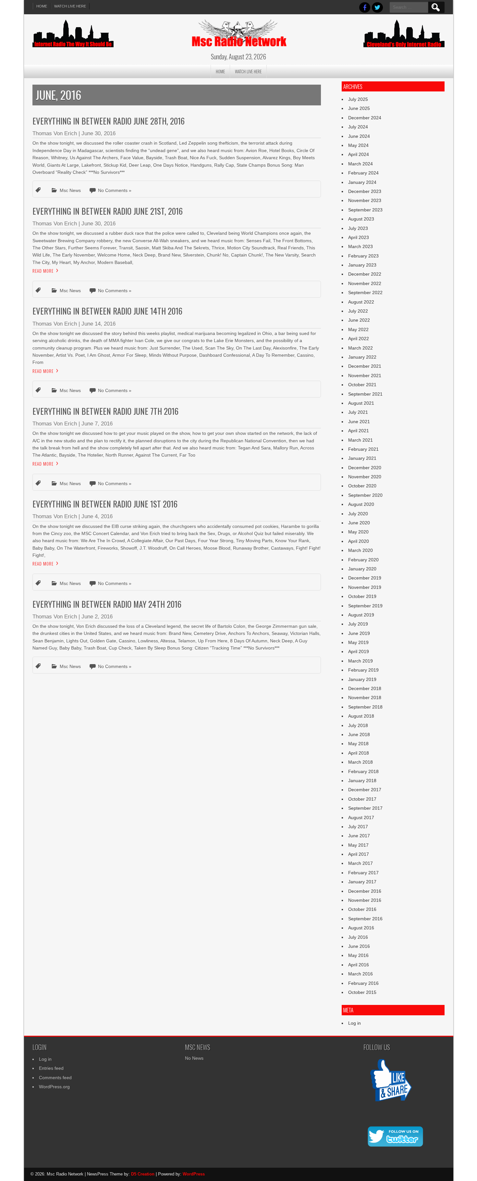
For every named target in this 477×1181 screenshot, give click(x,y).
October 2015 (362, 992)
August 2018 (361, 716)
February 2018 (363, 771)
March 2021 (360, 440)
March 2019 (360, 660)
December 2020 (364, 467)
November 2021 (364, 375)
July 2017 (358, 826)
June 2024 (359, 136)
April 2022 (358, 338)
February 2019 (363, 670)
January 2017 (362, 881)
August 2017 (361, 817)
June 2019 (359, 633)
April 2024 (358, 154)
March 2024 (360, 163)
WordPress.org (54, 1086)
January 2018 (362, 780)
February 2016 (363, 983)
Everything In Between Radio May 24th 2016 (106, 604)
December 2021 (364, 366)
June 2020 (359, 522)
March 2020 (360, 550)
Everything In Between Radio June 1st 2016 (104, 504)
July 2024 (358, 126)
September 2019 (365, 605)
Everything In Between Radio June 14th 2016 (107, 311)
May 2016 (358, 955)
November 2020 (364, 476)
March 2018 (360, 762)
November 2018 (364, 697)
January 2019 (362, 679)
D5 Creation (142, 1174)
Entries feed (51, 1068)
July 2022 (358, 311)
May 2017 (358, 845)
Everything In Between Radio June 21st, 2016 (107, 211)
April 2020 (358, 541)
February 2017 (363, 872)
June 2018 (359, 734)
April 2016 (358, 964)
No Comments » (114, 190)
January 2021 (362, 458)
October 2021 (362, 384)
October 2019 (362, 596)
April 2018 (358, 753)
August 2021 (361, 403)
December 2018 (364, 688)
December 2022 (364, 274)
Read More (43, 271)
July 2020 (358, 513)
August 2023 (361, 218)
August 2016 (361, 927)
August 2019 (361, 614)
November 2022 (364, 283)
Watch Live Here (70, 6)
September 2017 (365, 808)
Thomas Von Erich (54, 133)
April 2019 (358, 651)
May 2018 (358, 743)
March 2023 (360, 246)
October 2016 (362, 909)
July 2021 (358, 412)
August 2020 (361, 504)
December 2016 (364, 891)
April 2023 (358, 237)
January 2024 (362, 182)
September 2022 (365, 292)
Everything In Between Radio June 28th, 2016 (108, 121)
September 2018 (365, 707)
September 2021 (365, 394)
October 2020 (362, 485)
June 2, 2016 (97, 617)
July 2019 (358, 623)
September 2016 (365, 918)
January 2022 (362, 357)
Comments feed (55, 1077)
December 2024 (364, 117)
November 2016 (364, 900)
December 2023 (364, 191)
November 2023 (364, 200)
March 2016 (360, 973)
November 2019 (364, 587)
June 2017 (359, 835)
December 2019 (364, 577)
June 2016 (359, 946)
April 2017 (358, 854)
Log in (354, 1023)
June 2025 (359, 108)
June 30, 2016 (98, 133)
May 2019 (358, 642)
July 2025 (358, 99)
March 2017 (360, 863)
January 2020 (362, 568)
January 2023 (362, 265)
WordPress (194, 1174)
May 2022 (358, 329)
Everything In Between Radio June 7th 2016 (105, 411)
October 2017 (362, 799)
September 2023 (365, 209)
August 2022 (361, 301)
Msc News (70, 190)
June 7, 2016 (97, 424)
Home (41, 6)
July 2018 (358, 725)
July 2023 (358, 228)
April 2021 (358, 430)
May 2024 (358, 145)
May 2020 (358, 531)
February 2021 (363, 449)
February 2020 (363, 559)
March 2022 (360, 348)
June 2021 (359, 421)
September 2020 (365, 495)
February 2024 (363, 172)
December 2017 (364, 789)
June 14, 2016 (98, 324)
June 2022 (359, 320)
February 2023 (363, 255)
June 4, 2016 (97, 516)
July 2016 (358, 937)
